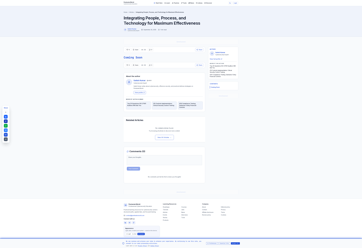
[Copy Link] (6, 139)
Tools (185, 3)
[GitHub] (133, 222)
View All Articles (164, 137)
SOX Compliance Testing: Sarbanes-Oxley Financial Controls (223, 75)
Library (200, 3)
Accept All (235, 243)
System (142, 234)
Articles (131, 12)
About (204, 207)
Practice (176, 3)
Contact (204, 209)
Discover (209, 3)
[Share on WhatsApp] (6, 126)
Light (129, 234)
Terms (223, 212)
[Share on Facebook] (6, 121)
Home (125, 12)
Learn (168, 3)
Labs (182, 209)
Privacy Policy (142, 245)
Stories (165, 217)
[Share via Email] (6, 135)
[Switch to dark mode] (230, 3)
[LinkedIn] (125, 222)
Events (165, 215)
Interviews (184, 215)
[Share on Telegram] (6, 130)
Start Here (159, 3)
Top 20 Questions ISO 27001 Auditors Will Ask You (223, 67)
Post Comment (133, 168)
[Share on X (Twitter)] (6, 112)
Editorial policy (225, 207)
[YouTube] (129, 222)
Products (165, 220)
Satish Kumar (132, 29)
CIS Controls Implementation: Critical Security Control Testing (221, 71)
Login (235, 3)
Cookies (223, 215)
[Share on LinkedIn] (6, 117)
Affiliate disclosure (207, 212)
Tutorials (165, 209)
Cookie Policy (154, 245)
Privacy (223, 209)
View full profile (215, 59)
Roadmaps (166, 207)
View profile (139, 92)
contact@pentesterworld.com (135, 215)
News (192, 3)
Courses (184, 207)
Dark (135, 234)
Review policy (206, 215)
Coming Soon (215, 87)
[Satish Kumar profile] (125, 29)
